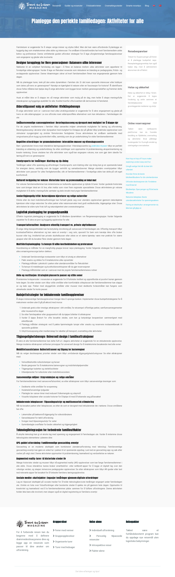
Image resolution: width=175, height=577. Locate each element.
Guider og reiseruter (74, 5)
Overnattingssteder (113, 5)
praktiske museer (99, 146)
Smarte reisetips (133, 5)
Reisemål (56, 5)
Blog (147, 5)
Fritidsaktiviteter (93, 5)
